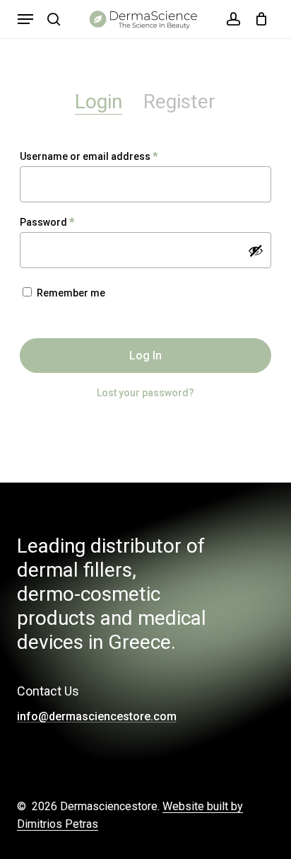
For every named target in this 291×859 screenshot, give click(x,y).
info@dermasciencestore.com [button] (97, 716)
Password (68, 222)
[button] (25, 19)
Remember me (71, 293)
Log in (145, 355)
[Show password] (255, 250)
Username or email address (110, 156)
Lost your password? (145, 392)
